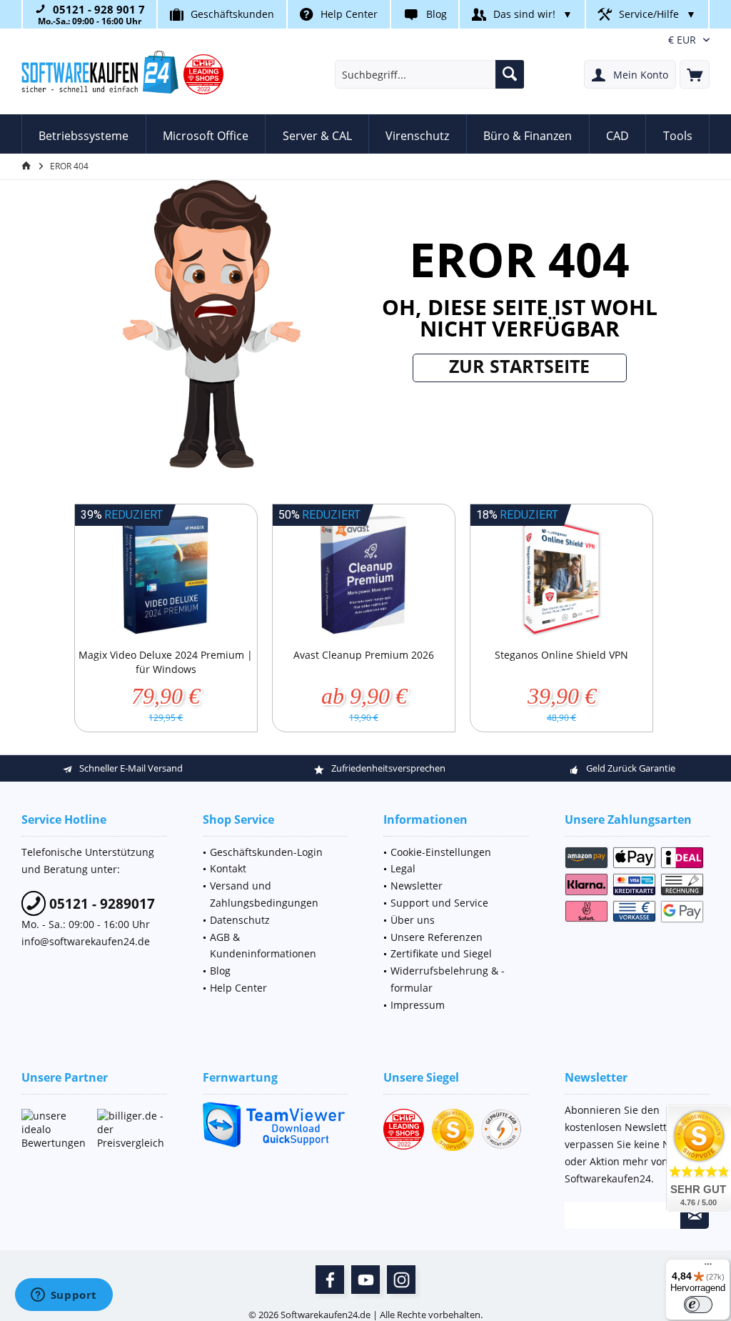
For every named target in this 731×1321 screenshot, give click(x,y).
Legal (402, 868)
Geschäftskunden (232, 14)
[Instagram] (401, 1279)
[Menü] (708, 1267)
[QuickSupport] (275, 1125)
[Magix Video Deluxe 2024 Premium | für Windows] (166, 575)
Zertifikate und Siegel (441, 953)
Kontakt (228, 868)
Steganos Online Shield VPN (561, 655)
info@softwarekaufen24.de (85, 941)
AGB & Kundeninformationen (263, 945)
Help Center (349, 14)
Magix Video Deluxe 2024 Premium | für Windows (166, 662)
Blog (436, 14)
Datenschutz (240, 920)
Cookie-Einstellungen (440, 852)
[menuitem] (695, 74)
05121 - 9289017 (100, 903)
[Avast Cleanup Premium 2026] (363, 575)
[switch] (698, 1304)
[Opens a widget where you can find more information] (63, 1296)
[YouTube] (365, 1279)
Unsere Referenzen (436, 937)
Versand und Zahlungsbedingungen (264, 894)
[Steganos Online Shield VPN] (561, 575)
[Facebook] (330, 1279)
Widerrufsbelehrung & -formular (447, 979)
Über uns (412, 920)
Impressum (417, 1005)
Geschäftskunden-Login (266, 852)
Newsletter (416, 885)
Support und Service (439, 902)
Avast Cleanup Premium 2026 (363, 655)
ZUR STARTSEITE (519, 366)
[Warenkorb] (695, 74)
